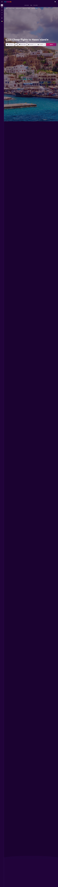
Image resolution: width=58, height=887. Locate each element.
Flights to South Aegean (26, 8)
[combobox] (21, 41)
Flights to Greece (18, 8)
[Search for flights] (1, 5)
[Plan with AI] (1, 15)
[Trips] (1, 18)
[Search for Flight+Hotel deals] (1, 12)
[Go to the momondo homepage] (7, 1)
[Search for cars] (1, 10)
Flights (7, 8)
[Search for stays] (1, 8)
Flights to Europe (11, 8)
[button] (2, 2)
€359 (8, 39)
